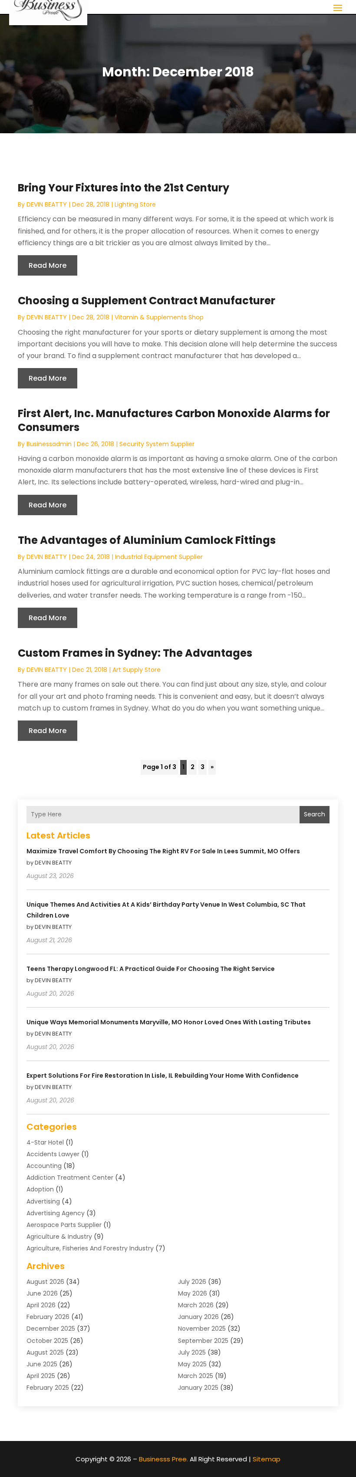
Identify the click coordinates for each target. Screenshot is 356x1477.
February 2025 (47, 1387)
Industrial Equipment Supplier (159, 557)
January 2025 (198, 1387)
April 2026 (41, 1305)
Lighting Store (135, 204)
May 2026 (192, 1293)
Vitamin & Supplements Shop (159, 317)
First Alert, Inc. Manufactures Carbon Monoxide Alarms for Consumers (174, 420)
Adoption (40, 1189)
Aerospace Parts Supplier (64, 1224)
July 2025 (192, 1352)
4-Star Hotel (45, 1142)
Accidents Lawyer (52, 1154)
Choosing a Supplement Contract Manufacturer (146, 300)
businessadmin (49, 444)
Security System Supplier (156, 444)
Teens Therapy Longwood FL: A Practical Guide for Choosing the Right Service (150, 968)
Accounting (44, 1165)
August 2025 (45, 1352)
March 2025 (195, 1376)
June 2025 (41, 1364)
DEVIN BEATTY (46, 204)
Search (314, 814)
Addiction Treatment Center (69, 1177)
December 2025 (50, 1328)
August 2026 (45, 1281)
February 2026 (47, 1317)
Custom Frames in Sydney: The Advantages (135, 653)
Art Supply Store (136, 669)
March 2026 (196, 1305)
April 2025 (40, 1376)
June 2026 (42, 1293)
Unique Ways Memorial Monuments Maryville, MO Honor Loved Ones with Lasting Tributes (168, 1022)
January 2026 (198, 1317)
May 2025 (192, 1364)
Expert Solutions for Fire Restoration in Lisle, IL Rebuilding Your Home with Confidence (162, 1075)
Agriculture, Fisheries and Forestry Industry (90, 1248)
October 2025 (47, 1340)
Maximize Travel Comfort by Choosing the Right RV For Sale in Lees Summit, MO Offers (163, 851)
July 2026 (192, 1281)
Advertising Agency (55, 1213)
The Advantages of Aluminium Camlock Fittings (147, 540)
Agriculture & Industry (59, 1236)
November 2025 (202, 1328)
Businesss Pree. (163, 1459)
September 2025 (203, 1340)
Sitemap (266, 1459)
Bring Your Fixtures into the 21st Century (123, 188)
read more (47, 265)
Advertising (43, 1201)
